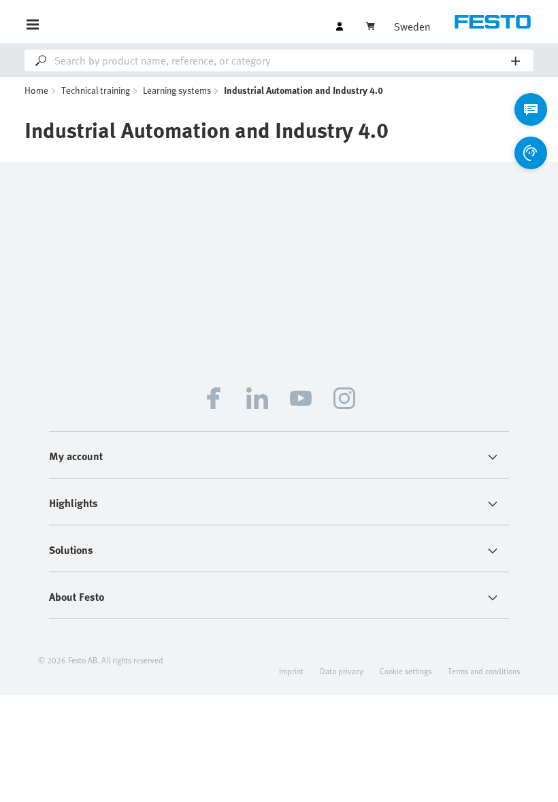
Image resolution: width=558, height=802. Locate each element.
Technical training (95, 90)
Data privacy (341, 671)
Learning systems (177, 90)
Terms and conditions (484, 671)
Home (36, 90)
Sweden (412, 26)
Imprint (291, 671)
